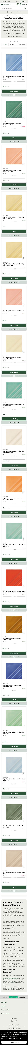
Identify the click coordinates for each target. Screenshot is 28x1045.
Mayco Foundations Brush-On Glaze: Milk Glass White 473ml (13, 452)
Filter (6, 44)
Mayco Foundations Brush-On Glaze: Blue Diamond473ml (13, 77)
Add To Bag (14, 91)
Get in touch (11, 988)
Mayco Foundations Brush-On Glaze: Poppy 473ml (14, 592)
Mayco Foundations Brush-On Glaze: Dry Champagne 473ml (13, 264)
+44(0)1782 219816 (5, 1)
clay (4, 978)
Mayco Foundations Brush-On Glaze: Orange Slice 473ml (12, 498)
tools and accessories (14, 978)
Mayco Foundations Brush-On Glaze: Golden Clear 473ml (12, 358)
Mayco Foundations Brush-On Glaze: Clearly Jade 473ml (12, 124)
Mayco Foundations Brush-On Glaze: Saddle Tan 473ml (12, 639)
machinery (13, 982)
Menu (25, 4)
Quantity (14, 81)
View (14, 138)
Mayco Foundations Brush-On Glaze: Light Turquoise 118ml (13, 405)
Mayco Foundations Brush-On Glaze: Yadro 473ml (14, 873)
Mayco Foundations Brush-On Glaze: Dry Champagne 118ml (13, 217)
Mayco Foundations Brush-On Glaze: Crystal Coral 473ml (12, 171)
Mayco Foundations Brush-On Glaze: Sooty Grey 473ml (14, 826)
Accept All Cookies (14, 1042)
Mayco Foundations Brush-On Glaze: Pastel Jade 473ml (14, 545)
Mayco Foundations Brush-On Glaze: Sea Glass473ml (13, 732)
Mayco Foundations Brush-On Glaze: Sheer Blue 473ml (14, 779)
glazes (6, 978)
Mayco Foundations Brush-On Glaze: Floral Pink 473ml (14, 311)
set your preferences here (13, 1038)
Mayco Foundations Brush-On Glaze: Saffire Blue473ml (12, 686)
